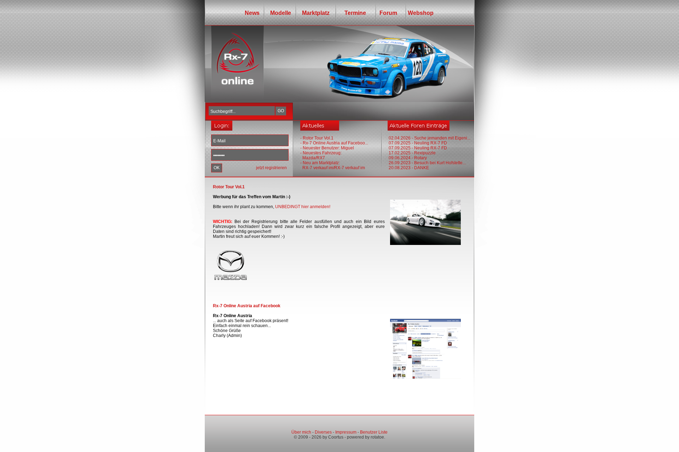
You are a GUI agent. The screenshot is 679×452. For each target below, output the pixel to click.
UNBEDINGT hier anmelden (302, 206)
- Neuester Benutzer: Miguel (327, 147)
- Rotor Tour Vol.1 (316, 138)
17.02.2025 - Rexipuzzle (412, 152)
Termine (353, 13)
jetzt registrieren (271, 167)
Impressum (345, 432)
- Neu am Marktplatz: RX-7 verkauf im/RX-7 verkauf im (332, 165)
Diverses (323, 432)
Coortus (335, 437)
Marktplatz (316, 13)
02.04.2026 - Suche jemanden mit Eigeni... (429, 138)
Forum (387, 13)
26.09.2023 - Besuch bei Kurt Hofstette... (427, 162)
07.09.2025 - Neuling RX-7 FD (418, 143)
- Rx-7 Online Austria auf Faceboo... (334, 143)
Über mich (301, 432)
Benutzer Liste (374, 432)
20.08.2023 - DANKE (409, 167)
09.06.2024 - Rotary (408, 157)
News (252, 13)
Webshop (421, 13)
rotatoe (377, 437)
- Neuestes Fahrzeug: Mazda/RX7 (321, 155)
